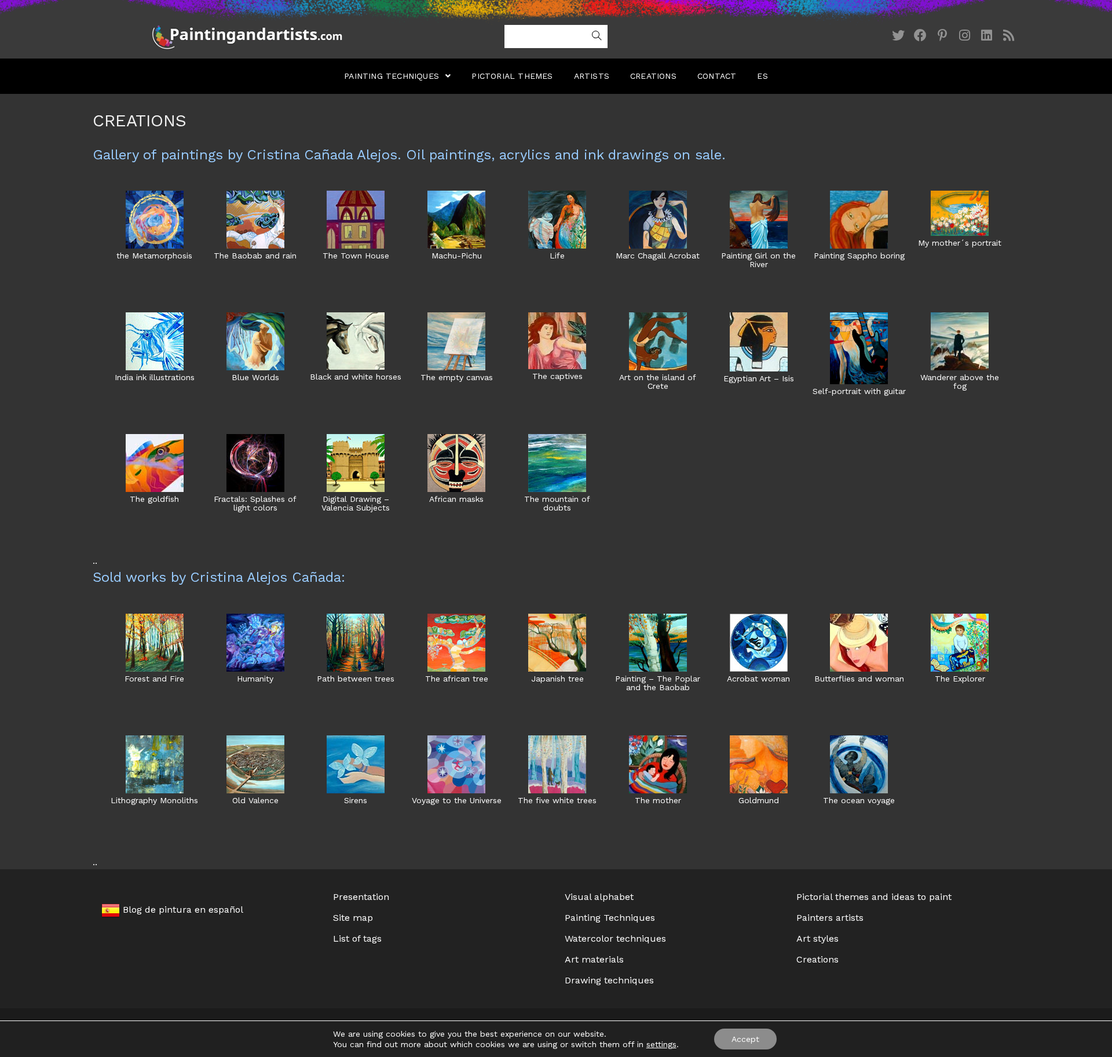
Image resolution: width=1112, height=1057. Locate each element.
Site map (353, 917)
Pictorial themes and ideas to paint (874, 896)
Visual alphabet (599, 896)
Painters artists (830, 917)
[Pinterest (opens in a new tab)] (942, 35)
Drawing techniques (609, 980)
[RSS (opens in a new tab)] (1008, 35)
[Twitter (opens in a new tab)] (898, 35)
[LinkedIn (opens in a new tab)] (986, 35)
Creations (817, 959)
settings (661, 1044)
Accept (745, 1039)
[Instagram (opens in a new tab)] (964, 35)
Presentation (361, 896)
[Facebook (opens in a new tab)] (920, 35)
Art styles (817, 938)
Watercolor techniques (615, 938)
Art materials (594, 959)
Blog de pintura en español (181, 909)
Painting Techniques (610, 917)
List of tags (357, 938)
